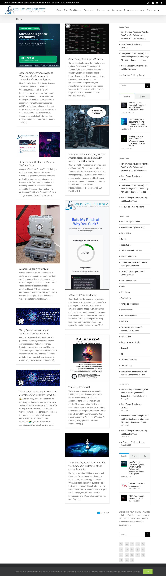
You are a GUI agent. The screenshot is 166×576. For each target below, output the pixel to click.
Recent (142, 96)
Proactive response (129, 316)
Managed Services (128, 280)
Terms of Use (126, 365)
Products (124, 321)
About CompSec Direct (130, 221)
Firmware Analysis (128, 256)
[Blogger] (127, 555)
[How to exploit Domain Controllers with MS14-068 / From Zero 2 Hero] (124, 103)
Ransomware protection (131, 342)
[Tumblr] (137, 549)
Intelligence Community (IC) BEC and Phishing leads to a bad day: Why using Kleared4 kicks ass (87, 157)
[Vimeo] (121, 549)
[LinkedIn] (127, 544)
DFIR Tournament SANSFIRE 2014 (136, 497)
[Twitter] (121, 544)
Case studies (126, 245)
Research (124, 348)
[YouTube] (127, 549)
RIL (122, 354)
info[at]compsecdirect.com (70, 3)
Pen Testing (126, 298)
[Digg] (121, 555)
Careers (124, 239)
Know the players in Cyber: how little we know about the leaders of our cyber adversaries (86, 466)
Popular (127, 96)
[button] (159, 10)
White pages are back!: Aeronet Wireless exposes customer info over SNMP (137, 141)
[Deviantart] (121, 560)
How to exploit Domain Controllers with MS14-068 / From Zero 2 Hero (137, 106)
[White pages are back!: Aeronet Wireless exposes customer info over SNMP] (124, 137)
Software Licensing (129, 360)
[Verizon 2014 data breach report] (124, 484)
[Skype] (132, 555)
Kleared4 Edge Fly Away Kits (33, 268)
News (123, 286)
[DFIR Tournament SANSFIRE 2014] (124, 496)
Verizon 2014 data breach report (137, 485)
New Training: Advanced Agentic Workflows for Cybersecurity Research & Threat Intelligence (36, 76)
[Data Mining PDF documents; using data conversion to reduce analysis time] (124, 120)
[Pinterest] (132, 549)
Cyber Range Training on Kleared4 (85, 59)
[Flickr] (137, 544)
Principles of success (130, 304)
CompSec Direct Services (131, 251)
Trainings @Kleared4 (79, 387)
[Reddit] (132, 560)
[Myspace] (143, 555)
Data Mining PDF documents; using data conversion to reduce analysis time (138, 123)
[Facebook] (132, 544)
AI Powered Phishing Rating (82, 295)
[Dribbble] (143, 549)
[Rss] (143, 544)
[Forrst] (137, 555)
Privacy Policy (127, 310)
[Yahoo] (127, 560)
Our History (125, 292)
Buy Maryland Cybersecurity (132, 227)
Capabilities (126, 233)
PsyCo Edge (126, 336)
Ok (148, 571)
